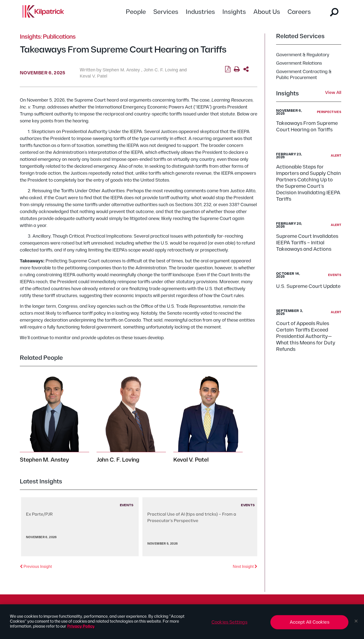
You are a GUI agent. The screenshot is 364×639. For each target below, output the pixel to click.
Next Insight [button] (245, 566)
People (136, 12)
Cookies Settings (229, 622)
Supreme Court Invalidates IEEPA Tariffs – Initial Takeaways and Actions (307, 242)
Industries (200, 12)
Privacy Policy (81, 626)
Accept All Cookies (309, 622)
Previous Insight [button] (37, 566)
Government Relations (299, 63)
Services (165, 12)
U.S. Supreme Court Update (308, 286)
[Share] (246, 69)
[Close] (356, 621)
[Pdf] (227, 69)
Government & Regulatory (302, 54)
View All (333, 93)
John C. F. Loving (161, 69)
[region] (182, 621)
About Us (266, 12)
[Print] (237, 69)
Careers (299, 12)
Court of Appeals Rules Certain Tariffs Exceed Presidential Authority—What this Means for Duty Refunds (305, 336)
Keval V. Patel (93, 76)
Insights (234, 12)
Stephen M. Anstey (121, 69)
